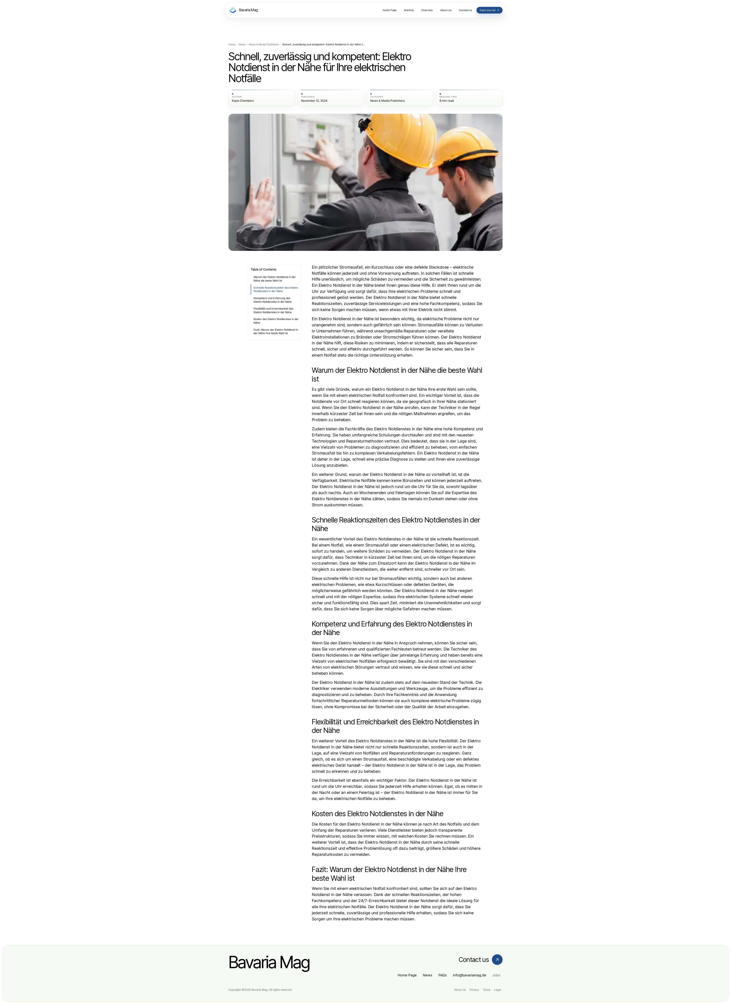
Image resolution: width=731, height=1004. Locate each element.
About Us (460, 989)
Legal (497, 989)
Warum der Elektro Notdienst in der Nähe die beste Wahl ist (275, 278)
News (242, 44)
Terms (486, 989)
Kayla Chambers (243, 100)
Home (231, 44)
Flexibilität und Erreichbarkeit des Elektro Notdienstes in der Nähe (273, 310)
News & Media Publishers (264, 44)
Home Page (407, 975)
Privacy (474, 989)
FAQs (442, 975)
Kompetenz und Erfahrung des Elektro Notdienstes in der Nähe (273, 300)
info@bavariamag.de (469, 975)
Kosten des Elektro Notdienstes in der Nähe (276, 321)
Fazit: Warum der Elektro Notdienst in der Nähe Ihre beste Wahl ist (276, 331)
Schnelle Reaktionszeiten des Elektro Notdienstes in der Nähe (276, 289)
